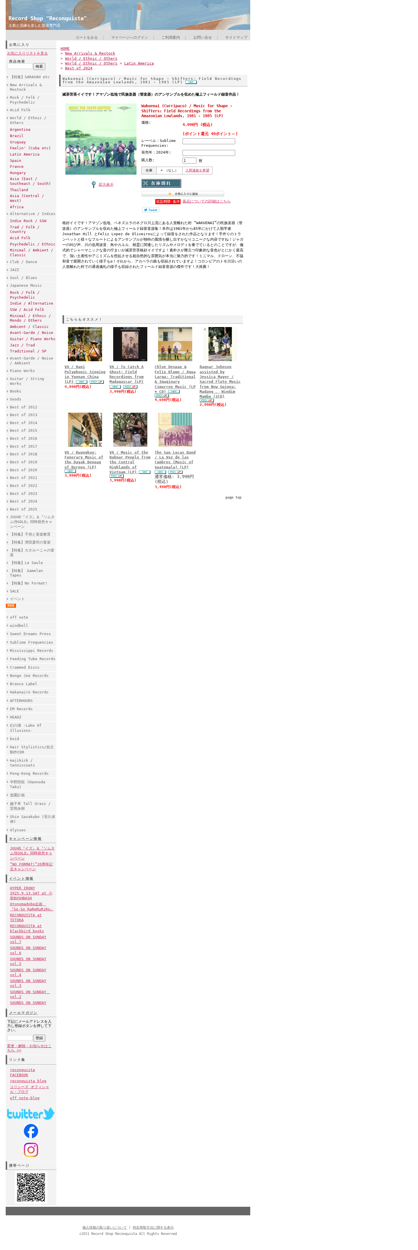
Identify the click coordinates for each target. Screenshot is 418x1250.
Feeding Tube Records (32, 659)
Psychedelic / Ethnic (32, 244)
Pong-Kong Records (29, 773)
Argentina (20, 129)
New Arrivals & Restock (26, 87)
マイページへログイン (129, 37)
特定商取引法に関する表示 (153, 1228)
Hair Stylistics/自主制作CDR (32, 749)
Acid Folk (20, 110)
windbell (19, 625)
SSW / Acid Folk (27, 309)
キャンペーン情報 (25, 839)
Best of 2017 (23, 446)
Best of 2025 (23, 509)
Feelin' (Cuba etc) (30, 148)
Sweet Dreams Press (30, 634)
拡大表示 (106, 184)
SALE (14, 591)
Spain (15, 160)
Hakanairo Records (29, 692)
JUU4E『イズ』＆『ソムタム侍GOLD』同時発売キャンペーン (32, 521)
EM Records (21, 709)
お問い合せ (202, 37)
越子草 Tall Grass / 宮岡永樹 (30, 806)
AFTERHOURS (21, 701)
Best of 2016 (23, 438)
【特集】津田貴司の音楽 (30, 542)
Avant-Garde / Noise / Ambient (31, 360)
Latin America (25, 154)
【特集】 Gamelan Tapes (26, 573)
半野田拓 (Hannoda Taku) (27, 784)
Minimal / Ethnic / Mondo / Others (30, 318)
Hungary (18, 173)
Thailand (19, 190)
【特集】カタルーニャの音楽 (32, 552)
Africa (17, 207)
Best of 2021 (23, 478)
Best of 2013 (23, 415)
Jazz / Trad (22, 345)
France (17, 166)
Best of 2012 (23, 407)
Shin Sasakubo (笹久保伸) (32, 819)
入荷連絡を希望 (197, 170)
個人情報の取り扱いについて (104, 1228)
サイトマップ (236, 37)
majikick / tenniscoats (22, 762)
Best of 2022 (23, 486)
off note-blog (25, 1098)
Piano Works (22, 371)
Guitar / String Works (27, 381)
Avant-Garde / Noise (31, 332)
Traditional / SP (28, 351)
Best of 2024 (23, 501)
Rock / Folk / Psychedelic (25, 99)
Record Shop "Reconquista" (48, 18)
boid (14, 739)
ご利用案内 (171, 37)
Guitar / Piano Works (32, 339)
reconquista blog (28, 1081)
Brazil (17, 136)
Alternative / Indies (32, 214)
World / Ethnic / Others (28, 120)
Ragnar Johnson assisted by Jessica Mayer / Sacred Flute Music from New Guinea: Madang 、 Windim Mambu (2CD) (220, 381)
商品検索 (17, 61)
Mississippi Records (31, 650)
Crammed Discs (25, 667)
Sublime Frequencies (31, 642)
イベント (17, 599)
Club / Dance (23, 262)
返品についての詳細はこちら (207, 201)
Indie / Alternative (31, 303)
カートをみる (87, 37)
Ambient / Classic (29, 327)
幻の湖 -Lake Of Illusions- (26, 727)
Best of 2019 (23, 462)
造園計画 (17, 795)
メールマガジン (23, 1013)
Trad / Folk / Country (25, 229)
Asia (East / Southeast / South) (30, 181)
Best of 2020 (23, 470)
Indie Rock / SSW (28, 221)
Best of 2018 (23, 454)
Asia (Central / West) (27, 198)
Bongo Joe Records (29, 675)
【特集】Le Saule (26, 563)
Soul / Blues (23, 278)
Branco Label (23, 684)
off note (19, 617)
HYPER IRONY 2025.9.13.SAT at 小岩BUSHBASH (31, 893)
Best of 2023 (23, 493)
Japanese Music (26, 285)
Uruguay (18, 142)
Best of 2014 (23, 423)
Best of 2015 (23, 430)
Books (15, 391)
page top (233, 497)
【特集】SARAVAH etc (30, 77)
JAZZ (14, 270)
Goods (15, 399)
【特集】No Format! (28, 583)
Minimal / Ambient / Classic (31, 252)
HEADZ (15, 717)
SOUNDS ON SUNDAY (28, 1003)
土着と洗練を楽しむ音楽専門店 (34, 25)
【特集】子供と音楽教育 (30, 534)
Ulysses (18, 830)
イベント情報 (21, 879)
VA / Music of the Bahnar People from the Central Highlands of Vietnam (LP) (129, 462)
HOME (65, 48)
